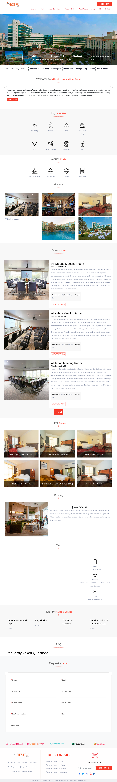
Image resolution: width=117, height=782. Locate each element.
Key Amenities (21, 69)
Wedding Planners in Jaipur (55, 761)
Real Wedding (83, 9)
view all (58, 412)
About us (33, 9)
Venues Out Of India (54, 9)
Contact (107, 9)
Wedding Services (14, 767)
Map (85, 69)
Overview (10, 69)
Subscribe (104, 768)
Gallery (92, 9)
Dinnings (78, 69)
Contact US (106, 69)
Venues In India (69, 9)
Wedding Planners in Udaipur (55, 765)
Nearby (92, 69)
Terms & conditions (14, 762)
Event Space (56, 69)
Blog (100, 9)
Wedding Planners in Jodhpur (56, 768)
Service (43, 9)
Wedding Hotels (26, 771)
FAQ (98, 69)
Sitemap (33, 767)
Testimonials (16, 771)
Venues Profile (35, 69)
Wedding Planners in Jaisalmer (56, 772)
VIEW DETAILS (58, 304)
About (27, 767)
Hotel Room (68, 69)
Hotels (93, 56)
